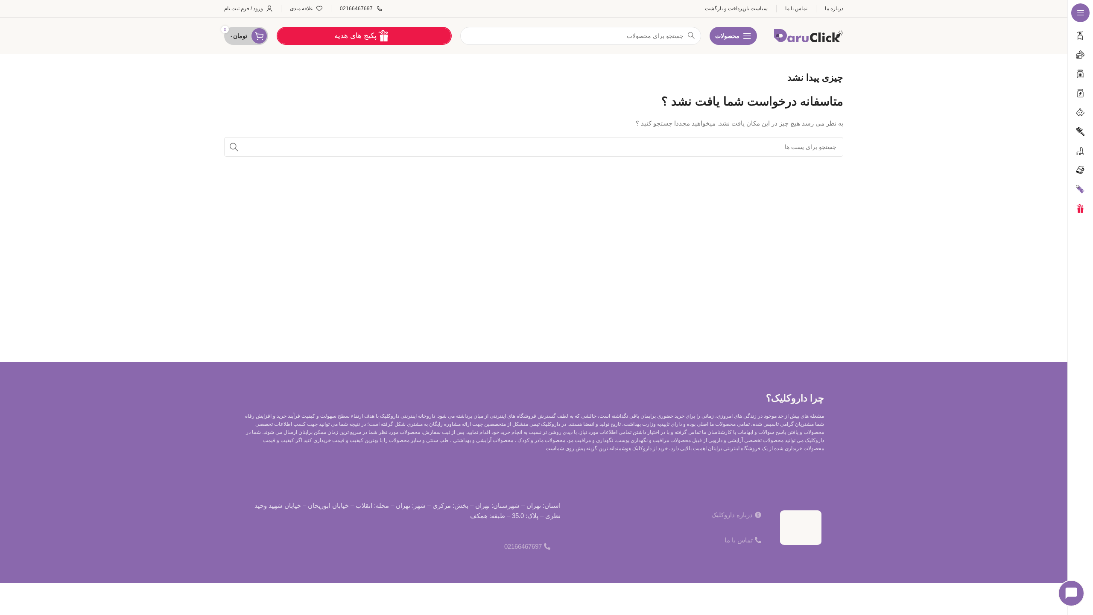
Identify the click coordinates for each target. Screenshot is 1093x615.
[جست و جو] (234, 147)
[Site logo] (808, 34)
